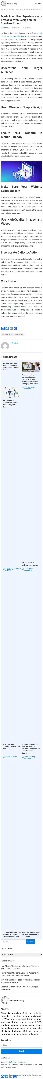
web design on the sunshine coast (13, 334)
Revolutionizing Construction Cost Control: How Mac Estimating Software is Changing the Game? (30, 379)
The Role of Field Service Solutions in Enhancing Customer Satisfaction (12, 934)
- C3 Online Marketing (21, 1075)
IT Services (10, 9)
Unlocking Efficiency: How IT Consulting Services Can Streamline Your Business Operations (31, 748)
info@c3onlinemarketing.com (16, 1062)
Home (3, 9)
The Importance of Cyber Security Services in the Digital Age (31, 934)
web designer (18, 310)
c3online (14, 343)
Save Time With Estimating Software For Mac (11, 746)
